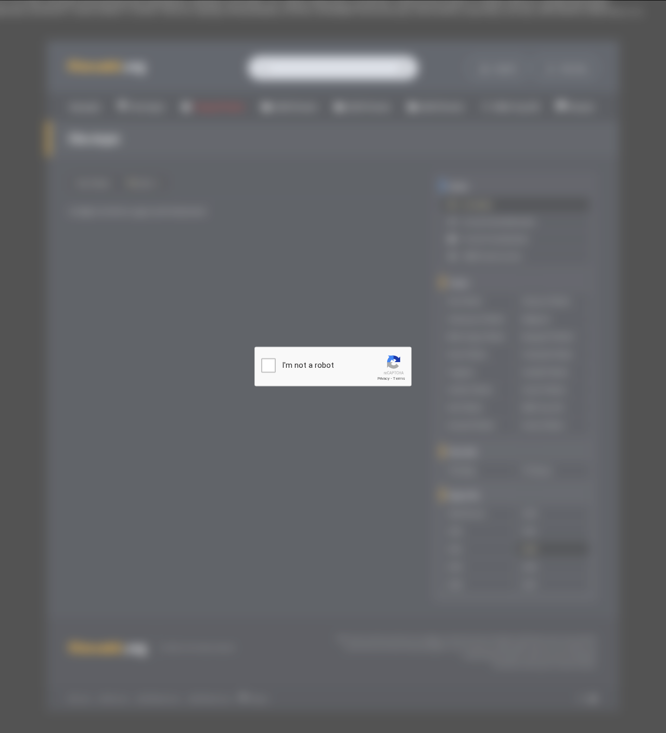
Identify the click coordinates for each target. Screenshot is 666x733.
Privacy (383, 378)
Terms (399, 378)
